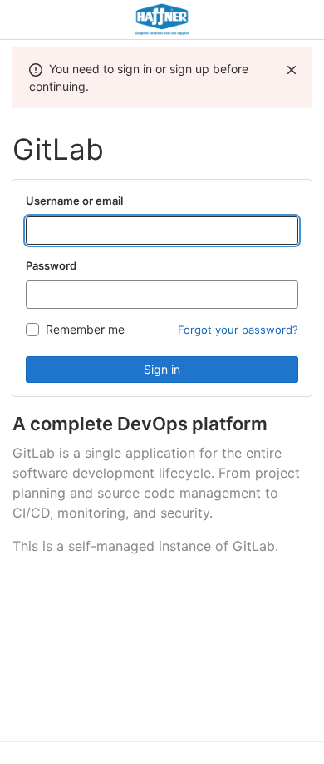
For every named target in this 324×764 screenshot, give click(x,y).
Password (51, 265)
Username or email (74, 200)
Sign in (162, 369)
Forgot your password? (238, 329)
